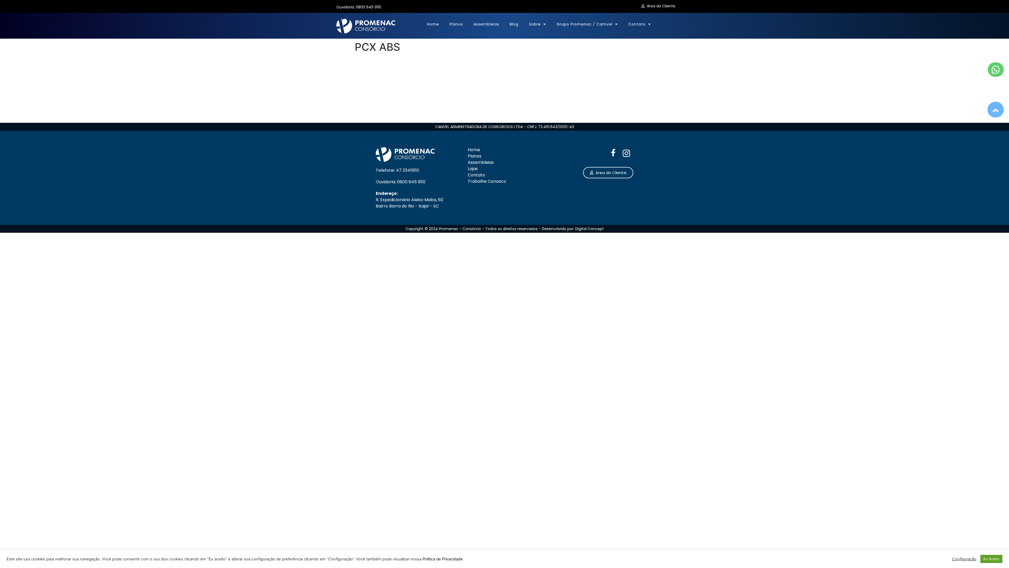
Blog (514, 24)
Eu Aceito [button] (991, 559)
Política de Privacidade (443, 559)
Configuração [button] (964, 559)
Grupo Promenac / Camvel (584, 24)
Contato (637, 24)
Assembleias (486, 24)
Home (433, 24)
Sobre (535, 24)
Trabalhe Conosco (487, 181)
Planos (456, 24)
